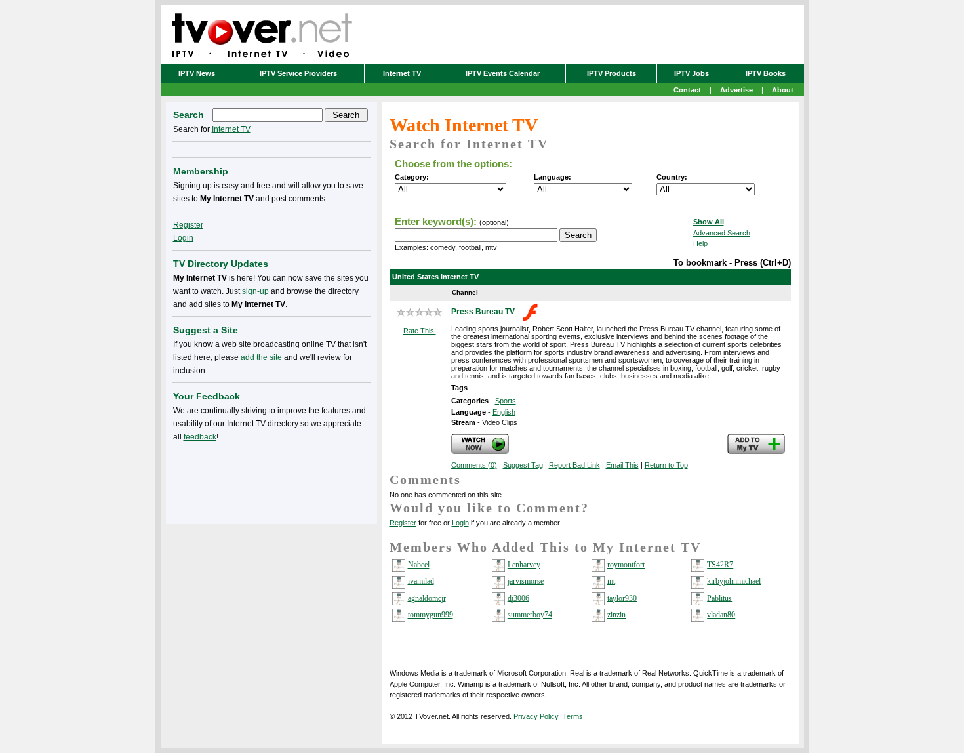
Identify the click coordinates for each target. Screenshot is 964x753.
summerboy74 (530, 614)
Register (403, 523)
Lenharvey (524, 564)
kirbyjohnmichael (734, 581)
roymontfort (626, 564)
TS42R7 (720, 564)
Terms (573, 716)
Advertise (736, 90)
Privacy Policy (536, 716)
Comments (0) (474, 465)
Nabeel (419, 564)
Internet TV (402, 73)
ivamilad (421, 581)
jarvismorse (526, 581)
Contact (687, 90)
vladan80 (721, 614)
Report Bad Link (574, 465)
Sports (505, 401)
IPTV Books (766, 73)
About (782, 90)
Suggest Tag (523, 465)
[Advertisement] (271, 484)
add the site (261, 357)
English (503, 412)
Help (700, 243)
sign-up (255, 291)
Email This (622, 465)
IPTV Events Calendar (503, 73)
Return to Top (666, 465)
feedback (200, 436)
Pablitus (719, 598)
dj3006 (518, 598)
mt (611, 581)
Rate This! (419, 331)
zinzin (616, 614)
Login (460, 523)
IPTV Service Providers (298, 73)
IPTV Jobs (691, 73)
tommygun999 (430, 614)
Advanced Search (721, 233)
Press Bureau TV (483, 311)
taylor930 (622, 598)
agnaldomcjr (427, 598)
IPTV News (196, 73)
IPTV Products (611, 73)
